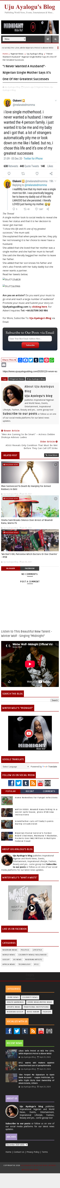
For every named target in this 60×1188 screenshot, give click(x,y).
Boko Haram (33, 1012)
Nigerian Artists (33, 959)
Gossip (6, 959)
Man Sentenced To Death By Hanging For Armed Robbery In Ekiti (26, 487)
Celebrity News (30, 997)
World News (9, 955)
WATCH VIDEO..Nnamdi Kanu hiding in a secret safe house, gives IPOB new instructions (36, 812)
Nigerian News (17, 53)
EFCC (36, 964)
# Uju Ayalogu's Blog (36, 379)
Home (5, 53)
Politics (25, 950)
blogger (10, 568)
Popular (11, 791)
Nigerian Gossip (15, 1012)
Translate (52, 766)
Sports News (13, 1007)
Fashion (47, 1012)
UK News (17, 959)
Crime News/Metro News (40, 1002)
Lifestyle (37, 950)
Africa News (9, 964)
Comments (49, 791)
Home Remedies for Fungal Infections (36, 798)
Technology (25, 964)
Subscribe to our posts (20, 414)
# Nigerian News (16, 379)
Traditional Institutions (36, 1007)
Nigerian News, (43, 87)
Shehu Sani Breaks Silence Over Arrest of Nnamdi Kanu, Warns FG (27, 521)
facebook (30, 568)
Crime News (13, 997)
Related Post (10, 455)
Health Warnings (15, 1002)
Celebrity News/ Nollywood (32, 955)
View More (52, 455)
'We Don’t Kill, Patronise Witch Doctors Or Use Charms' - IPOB (29, 555)
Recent (30, 791)
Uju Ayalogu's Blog (35, 53)
